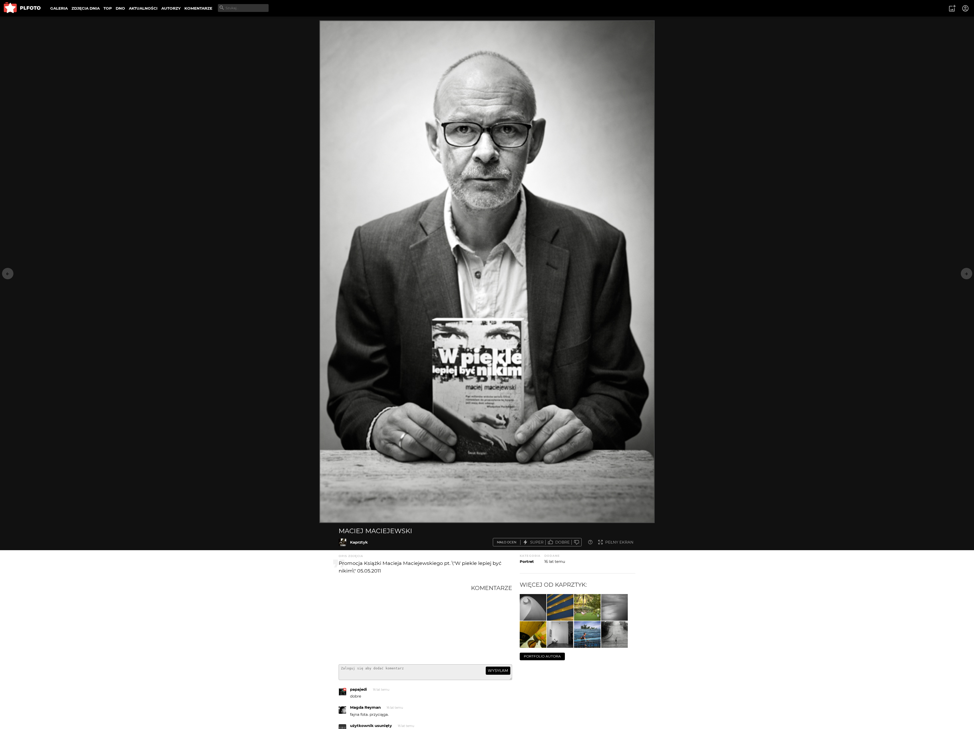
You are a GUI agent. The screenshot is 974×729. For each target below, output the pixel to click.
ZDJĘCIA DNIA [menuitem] (86, 8)
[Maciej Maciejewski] (342, 542)
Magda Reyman (365, 707)
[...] (533, 634)
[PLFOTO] (22, 8)
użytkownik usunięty (371, 725)
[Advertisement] (405, 622)
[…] (533, 607)
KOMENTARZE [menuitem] (198, 8)
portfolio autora (542, 656)
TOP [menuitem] (107, 8)
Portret (527, 561)
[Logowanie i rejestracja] (965, 8)
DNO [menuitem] (120, 8)
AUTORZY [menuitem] (171, 8)
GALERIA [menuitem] (59, 8)
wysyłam (498, 670)
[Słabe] (576, 542)
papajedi (358, 689)
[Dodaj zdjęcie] (952, 8)
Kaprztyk (359, 542)
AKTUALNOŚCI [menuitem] (143, 8)
